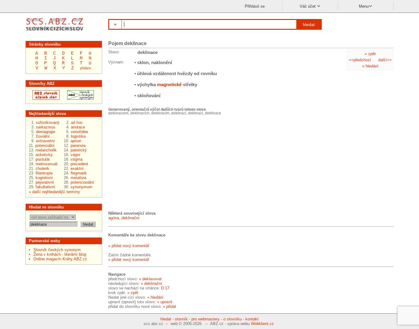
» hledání (370, 66)
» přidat (169, 306)
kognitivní (44, 177)
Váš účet (308, 6)
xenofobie (79, 131)
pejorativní (45, 182)
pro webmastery (205, 319)
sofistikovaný (48, 122)
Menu (364, 6)
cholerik (42, 168)
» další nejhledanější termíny (54, 191)
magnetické (169, 84)
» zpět (370, 54)
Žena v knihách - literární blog (59, 254)
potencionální (82, 182)
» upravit (164, 302)
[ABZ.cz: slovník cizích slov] (44, 98)
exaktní (77, 168)
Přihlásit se (255, 6)
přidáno (85, 68)
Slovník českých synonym (57, 249)
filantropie (44, 173)
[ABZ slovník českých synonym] (78, 98)
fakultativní (45, 187)
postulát (43, 159)
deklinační (130, 218)
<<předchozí (360, 60)
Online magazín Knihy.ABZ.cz (60, 259)
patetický (79, 150)
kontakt (252, 319)
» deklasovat (150, 279)
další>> (385, 60)
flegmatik (79, 173)
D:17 (165, 288)
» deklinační (151, 283)
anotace (78, 127)
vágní (75, 154)
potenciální (45, 145)
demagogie (45, 131)
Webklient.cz (262, 323)
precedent (79, 164)
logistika (78, 136)
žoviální (43, 136)
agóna (113, 218)
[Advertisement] (154, 162)
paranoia (78, 145)
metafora (78, 177)
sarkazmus (46, 127)
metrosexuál (46, 164)
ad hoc (77, 122)
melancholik (46, 150)
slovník (181, 319)
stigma (77, 159)
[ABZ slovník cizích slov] (55, 31)
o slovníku (232, 319)
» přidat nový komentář (128, 245)
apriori (76, 141)
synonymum (81, 187)
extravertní (45, 141)
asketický (44, 154)
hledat (309, 24)
